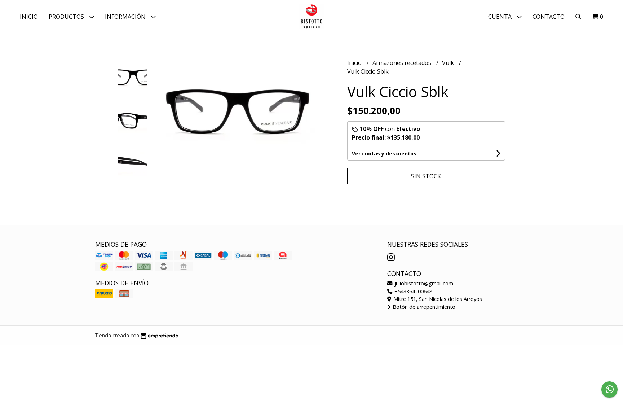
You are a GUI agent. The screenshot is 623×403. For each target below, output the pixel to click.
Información (126, 17)
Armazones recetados (402, 63)
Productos (67, 17)
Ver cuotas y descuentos (384, 153)
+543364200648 (412, 291)
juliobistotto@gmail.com (423, 283)
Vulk (448, 63)
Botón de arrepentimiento (423, 306)
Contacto (549, 17)
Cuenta (500, 17)
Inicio (29, 17)
